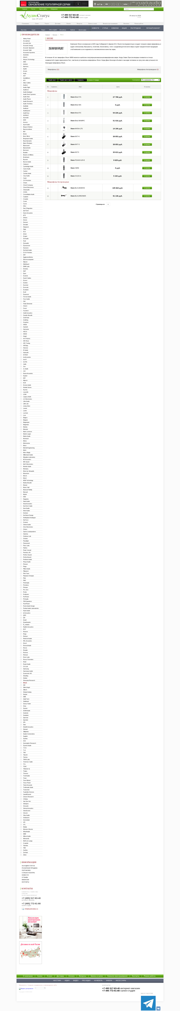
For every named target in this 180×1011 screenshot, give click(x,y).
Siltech (25, 689)
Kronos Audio (27, 385)
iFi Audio (25, 350)
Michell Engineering (29, 448)
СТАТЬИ (105, 28)
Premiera (26, 585)
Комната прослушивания (110, 23)
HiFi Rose (26, 341)
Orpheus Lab (27, 536)
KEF (24, 378)
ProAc (25, 592)
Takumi (25, 755)
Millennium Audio (28, 455)
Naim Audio (26, 501)
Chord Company (28, 185)
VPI (24, 822)
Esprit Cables (27, 278)
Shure (25, 682)
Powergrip (26, 582)
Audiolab (25, 106)
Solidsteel (26, 701)
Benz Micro (26, 136)
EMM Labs (26, 266)
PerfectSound (27, 557)
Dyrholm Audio (27, 250)
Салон (37, 23)
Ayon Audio (26, 124)
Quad (24, 620)
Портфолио (26, 870)
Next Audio (26, 508)
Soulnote (25, 713)
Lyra (24, 415)
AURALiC (26, 115)
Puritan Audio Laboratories (31, 608)
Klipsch (25, 380)
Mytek (25, 494)
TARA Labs (26, 759)
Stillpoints (26, 731)
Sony (24, 706)
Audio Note (26, 96)
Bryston (25, 159)
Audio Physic (27, 99)
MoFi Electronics (28, 464)
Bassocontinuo (27, 129)
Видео (75, 980)
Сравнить (81, 80)
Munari (25, 485)
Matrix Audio (26, 436)
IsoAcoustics (27, 357)
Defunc (25, 217)
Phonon (25, 564)
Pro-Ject (25, 589)
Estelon (25, 282)
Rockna (25, 652)
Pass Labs (26, 545)
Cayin (25, 178)
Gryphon (25, 322)
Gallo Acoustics (27, 313)
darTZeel (26, 210)
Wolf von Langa (27, 841)
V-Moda (25, 799)
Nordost (25, 513)
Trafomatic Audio (28, 787)
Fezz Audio (26, 299)
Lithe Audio (26, 401)
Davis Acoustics (28, 213)
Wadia (25, 827)
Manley (25, 427)
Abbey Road (26, 38)
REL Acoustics (27, 641)
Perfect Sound (27, 555)
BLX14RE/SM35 (78, 196)
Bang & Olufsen (27, 127)
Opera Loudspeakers (29, 531)
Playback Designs (28, 575)
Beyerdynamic (27, 141)
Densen (25, 222)
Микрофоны (53, 69)
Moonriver (26, 473)
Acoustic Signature (28, 48)
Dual (24, 241)
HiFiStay (25, 345)
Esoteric (25, 275)
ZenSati (25, 852)
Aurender (26, 117)
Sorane (25, 708)
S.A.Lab (25, 666)
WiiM (24, 834)
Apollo (25, 69)
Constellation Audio (28, 194)
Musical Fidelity (27, 489)
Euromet (25, 285)
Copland (25, 196)
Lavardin (25, 392)
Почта (33, 9)
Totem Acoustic (27, 785)
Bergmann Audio (28, 138)
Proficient (26, 594)
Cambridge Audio (28, 166)
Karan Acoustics (28, 373)
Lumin (25, 410)
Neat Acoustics (27, 503)
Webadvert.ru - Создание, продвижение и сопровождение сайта (38, 985)
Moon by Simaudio (28, 471)
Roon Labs (26, 657)
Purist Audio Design (29, 606)
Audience (26, 89)
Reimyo (25, 636)
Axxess (25, 122)
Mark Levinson (27, 431)
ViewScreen (26, 810)
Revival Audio (27, 645)
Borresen (26, 150)
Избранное (54, 9)
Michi (24, 450)
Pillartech (26, 571)
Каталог (55, 34)
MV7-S (75, 144)
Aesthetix (26, 55)
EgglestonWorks (28, 257)
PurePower (26, 603)
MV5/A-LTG (77, 128)
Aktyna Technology (29, 59)
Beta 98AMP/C (78, 121)
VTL (24, 824)
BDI (24, 131)
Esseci (25, 280)
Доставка (57, 23)
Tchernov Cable (28, 762)
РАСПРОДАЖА (136, 28)
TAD (24, 752)
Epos (24, 273)
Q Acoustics (26, 613)
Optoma (25, 534)
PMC (24, 580)
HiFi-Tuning (26, 343)
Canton (25, 171)
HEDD (25, 334)
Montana (25, 469)
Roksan (25, 655)
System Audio (27, 745)
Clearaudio (26, 189)
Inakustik (26, 352)
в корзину (147, 97)
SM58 (75, 168)
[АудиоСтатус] (35, 15)
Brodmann (26, 157)
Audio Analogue (27, 92)
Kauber (25, 375)
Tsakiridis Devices (28, 792)
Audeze (25, 85)
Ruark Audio (26, 664)
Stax (24, 724)
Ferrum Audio (27, 296)
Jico (24, 366)
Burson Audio (27, 162)
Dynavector (26, 245)
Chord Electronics (28, 187)
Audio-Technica (27, 103)
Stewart (25, 729)
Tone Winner (27, 780)
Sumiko (25, 738)
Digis (24, 229)
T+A (24, 750)
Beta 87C (76, 113)
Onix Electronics (28, 527)
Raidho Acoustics (28, 627)
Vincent (25, 813)
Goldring (25, 320)
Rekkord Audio (27, 638)
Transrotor (26, 789)
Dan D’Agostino (27, 208)
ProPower (26, 596)
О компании (25, 23)
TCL (24, 764)
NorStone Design (28, 515)
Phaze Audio (26, 562)
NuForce (25, 520)
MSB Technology (28, 480)
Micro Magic (26, 452)
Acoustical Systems (29, 52)
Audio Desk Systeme (29, 94)
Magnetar (26, 424)
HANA (25, 324)
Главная (24, 9)
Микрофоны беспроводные (148, 69)
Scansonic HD (27, 673)
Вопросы (79, 23)
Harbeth (25, 327)
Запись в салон (92, 23)
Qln (24, 617)
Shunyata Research (29, 680)
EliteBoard (26, 264)
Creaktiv (25, 199)
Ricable (25, 650)
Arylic (24, 73)
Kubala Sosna (27, 387)
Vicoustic (26, 806)
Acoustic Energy (28, 45)
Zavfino (25, 850)
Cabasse (26, 164)
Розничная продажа (29, 868)
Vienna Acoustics (28, 808)
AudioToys (26, 113)
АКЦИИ (124, 28)
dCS (24, 215)
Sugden (25, 736)
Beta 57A (76, 97)
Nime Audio (26, 510)
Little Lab (25, 403)
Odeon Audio (27, 524)
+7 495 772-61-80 (70, 17)
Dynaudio (26, 243)
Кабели (109, 980)
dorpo (25, 234)
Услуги (47, 23)
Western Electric (28, 829)
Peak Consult (27, 550)
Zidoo (24, 855)
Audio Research (28, 101)
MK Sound (26, 462)
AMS (24, 62)
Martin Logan (27, 434)
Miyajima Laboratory (29, 457)
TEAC (25, 766)
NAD (24, 496)
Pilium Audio (26, 569)
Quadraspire (27, 622)
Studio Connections (29, 734)
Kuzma (25, 389)
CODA (25, 192)
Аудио (67, 980)
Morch (25, 475)
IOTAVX (25, 355)
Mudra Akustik (27, 482)
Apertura (25, 66)
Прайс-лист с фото (66, 80)
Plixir (24, 578)
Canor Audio (26, 169)
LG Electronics (27, 399)
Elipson (25, 262)
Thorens (25, 773)
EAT (24, 255)
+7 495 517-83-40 (70, 15)
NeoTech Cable (27, 506)
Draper (25, 236)
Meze (24, 445)
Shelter (25, 678)
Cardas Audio (27, 173)
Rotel (24, 662)
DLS (24, 231)
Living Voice (26, 406)
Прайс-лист (52, 80)
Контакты (126, 23)
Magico (25, 417)
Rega (24, 634)
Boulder (25, 152)
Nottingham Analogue (29, 517)
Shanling (25, 675)
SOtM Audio (26, 710)
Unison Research (28, 796)
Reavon (25, 631)
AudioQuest (26, 110)
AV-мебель (98, 980)
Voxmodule (26, 820)
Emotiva (25, 269)
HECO (25, 331)
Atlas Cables (27, 82)
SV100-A (76, 176)
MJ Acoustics (27, 459)
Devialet (25, 224)
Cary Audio (26, 175)
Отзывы (25, 877)
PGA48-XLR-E (78, 160)
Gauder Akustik (27, 315)
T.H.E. (25, 748)
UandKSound (27, 794)
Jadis (24, 364)
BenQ (25, 134)
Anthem (25, 64)
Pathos (25, 548)
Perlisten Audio (27, 559)
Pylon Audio (26, 610)
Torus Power (27, 782)
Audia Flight (26, 87)
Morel (24, 478)
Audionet (25, 108)
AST (24, 75)
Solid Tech (26, 699)
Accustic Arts (27, 43)
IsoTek (25, 362)
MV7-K (75, 136)
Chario (25, 182)
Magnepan (26, 422)
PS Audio (25, 599)
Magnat (25, 420)
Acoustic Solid (27, 50)
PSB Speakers (27, 601)
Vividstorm (26, 817)
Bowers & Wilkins (28, 155)
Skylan (25, 694)
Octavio (25, 522)
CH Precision (27, 180)
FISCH (25, 306)
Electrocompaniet (28, 259)
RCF (24, 629)
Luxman (25, 413)
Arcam (25, 71)
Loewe (25, 408)
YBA (24, 848)
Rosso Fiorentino (28, 659)
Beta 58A (76, 105)
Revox (25, 648)
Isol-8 (24, 359)
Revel (25, 643)
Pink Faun (26, 573)
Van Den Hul (26, 801)
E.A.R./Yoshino (27, 252)
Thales (25, 771)
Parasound (26, 543)
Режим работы (139, 23)
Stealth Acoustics (28, 727)
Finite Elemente (27, 303)
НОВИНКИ (115, 28)
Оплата (68, 23)
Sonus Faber (27, 703)
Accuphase (26, 41)
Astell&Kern (26, 78)
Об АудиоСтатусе (28, 865)
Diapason (26, 227)
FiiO (24, 301)
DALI (24, 206)
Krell (24, 382)
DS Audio (26, 238)
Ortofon (25, 538)
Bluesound (26, 145)
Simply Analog (27, 692)
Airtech (25, 57)
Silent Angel (26, 687)
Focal (24, 308)
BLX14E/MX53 (78, 188)
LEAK (24, 394)
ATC (24, 80)
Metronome (26, 443)
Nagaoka (26, 499)
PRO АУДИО (86, 980)
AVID (24, 120)
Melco (25, 441)
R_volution (26, 624)
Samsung (26, 669)
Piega (24, 566)
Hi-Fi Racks (26, 338)
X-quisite (25, 843)
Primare (25, 587)
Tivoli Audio (26, 775)
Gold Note (26, 317)
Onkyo (25, 529)
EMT (24, 271)
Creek (25, 201)
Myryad (25, 492)
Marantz (25, 429)
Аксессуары (121, 980)
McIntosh (26, 438)
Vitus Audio (26, 815)
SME (24, 696)
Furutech (26, 310)
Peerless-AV (26, 552)
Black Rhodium (27, 143)
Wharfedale (26, 831)
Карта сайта (43, 9)
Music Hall (26, 487)
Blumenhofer (27, 148)
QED (24, 615)
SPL (24, 722)
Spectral (25, 717)
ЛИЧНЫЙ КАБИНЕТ (153, 28)
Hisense (25, 348)
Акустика (57, 980)
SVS (24, 741)
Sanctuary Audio (28, 671)
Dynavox (26, 248)
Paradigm (26, 541)
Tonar (25, 778)
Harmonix (26, 329)
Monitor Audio (27, 466)
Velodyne (26, 803)
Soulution (26, 715)
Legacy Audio (27, 396)
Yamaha (25, 845)
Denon (25, 220)
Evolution (26, 289)
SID (24, 685)
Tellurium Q (26, 769)
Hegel (25, 336)
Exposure (26, 294)
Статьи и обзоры (28, 872)
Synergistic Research (29, 743)
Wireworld (26, 838)
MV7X (75, 152)
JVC (24, 371)
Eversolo (25, 287)
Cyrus (25, 203)
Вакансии (25, 879)
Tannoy (25, 757)
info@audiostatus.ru (31, 909)
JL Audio (25, 369)
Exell (24, 292)
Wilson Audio (27, 836)
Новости (25, 875)
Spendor (25, 720)
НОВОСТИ (95, 28)
